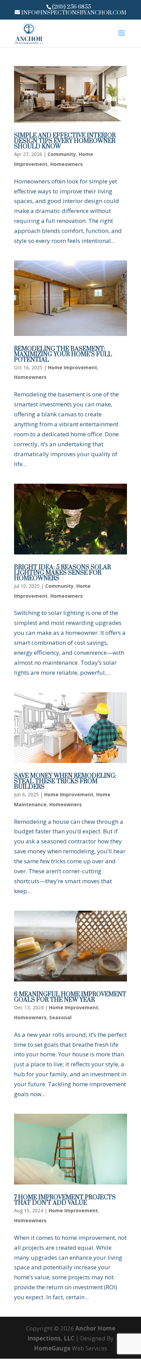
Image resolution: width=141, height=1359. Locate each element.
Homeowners (66, 164)
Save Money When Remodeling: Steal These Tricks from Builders (65, 781)
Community (62, 154)
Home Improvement (72, 367)
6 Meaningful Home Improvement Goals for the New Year (70, 997)
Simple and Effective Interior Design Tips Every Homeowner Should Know (65, 141)
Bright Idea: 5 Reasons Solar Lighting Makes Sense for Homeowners (62, 573)
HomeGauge (52, 1348)
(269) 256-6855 (71, 6)
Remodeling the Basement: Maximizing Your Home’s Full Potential (63, 354)
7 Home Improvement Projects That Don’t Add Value (65, 1200)
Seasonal (60, 1017)
